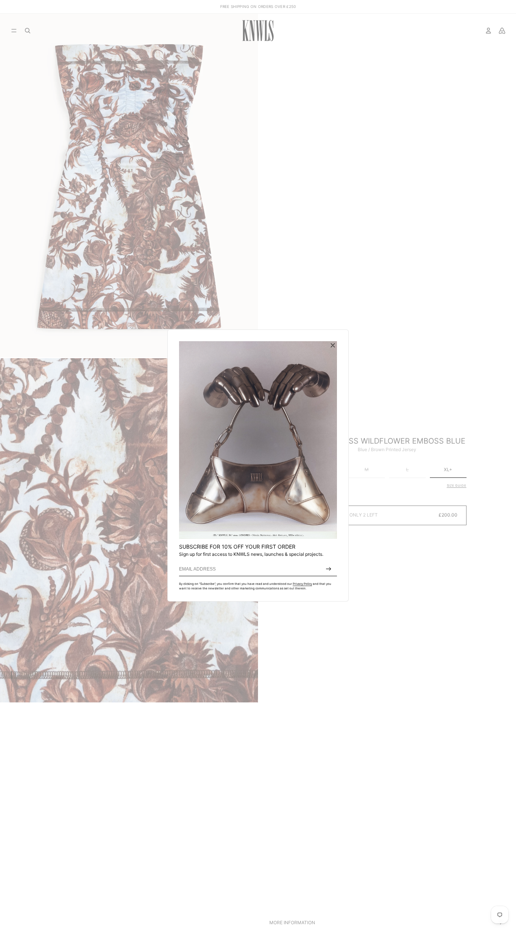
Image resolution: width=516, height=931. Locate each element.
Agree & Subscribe (328, 569)
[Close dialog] (332, 345)
